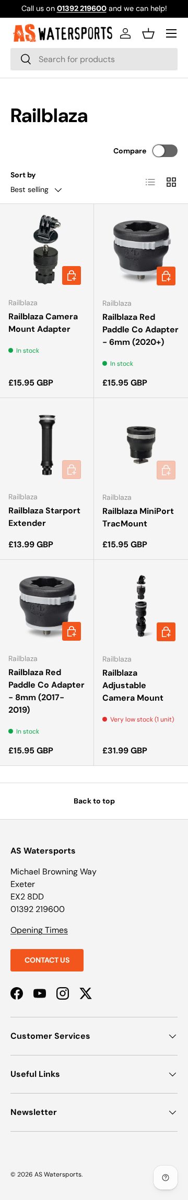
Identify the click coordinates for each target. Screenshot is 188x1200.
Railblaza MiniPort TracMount (138, 517)
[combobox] (94, 59)
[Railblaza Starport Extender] (46, 444)
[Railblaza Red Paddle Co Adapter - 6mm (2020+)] (141, 251)
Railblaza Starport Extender (44, 517)
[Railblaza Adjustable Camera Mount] (141, 606)
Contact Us (47, 960)
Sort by (23, 174)
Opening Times (39, 930)
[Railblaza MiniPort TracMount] (141, 445)
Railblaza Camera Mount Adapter (43, 322)
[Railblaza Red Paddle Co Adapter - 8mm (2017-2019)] (46, 606)
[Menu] (171, 33)
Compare (129, 150)
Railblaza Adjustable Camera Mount (132, 685)
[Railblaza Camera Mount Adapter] (46, 250)
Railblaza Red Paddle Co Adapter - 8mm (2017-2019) (46, 691)
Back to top (94, 801)
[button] (148, 33)
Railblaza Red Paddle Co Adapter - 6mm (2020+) (140, 329)
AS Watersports (57, 1174)
